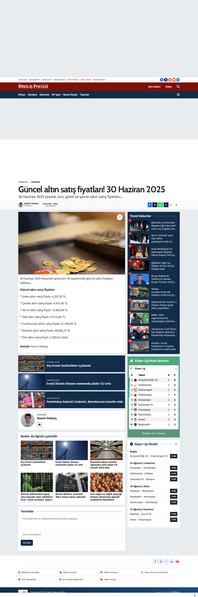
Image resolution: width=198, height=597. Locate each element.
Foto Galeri (154, 86)
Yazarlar (84, 94)
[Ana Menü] (178, 95)
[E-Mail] (39, 424)
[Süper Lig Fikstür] (176, 444)
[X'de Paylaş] (154, 204)
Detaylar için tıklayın (153, 433)
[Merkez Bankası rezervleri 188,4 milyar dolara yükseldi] (72, 482)
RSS (24, 592)
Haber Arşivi (110, 579)
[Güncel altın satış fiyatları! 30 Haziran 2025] (71, 243)
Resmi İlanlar (70, 94)
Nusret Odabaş (47, 418)
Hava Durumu (70, 572)
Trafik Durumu (111, 572)
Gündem (32, 94)
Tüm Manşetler (29, 579)
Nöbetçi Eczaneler (30, 572)
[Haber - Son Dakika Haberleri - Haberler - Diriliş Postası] (33, 86)
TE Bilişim (175, 592)
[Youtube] (177, 561)
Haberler (23, 182)
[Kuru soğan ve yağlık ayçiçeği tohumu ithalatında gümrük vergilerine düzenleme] (106, 482)
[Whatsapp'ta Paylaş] (160, 204)
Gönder (27, 542)
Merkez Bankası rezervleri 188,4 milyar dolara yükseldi (71, 495)
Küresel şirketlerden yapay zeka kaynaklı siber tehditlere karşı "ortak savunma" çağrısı (37, 497)
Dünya (21, 94)
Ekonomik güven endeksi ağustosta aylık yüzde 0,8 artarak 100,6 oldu (103, 465)
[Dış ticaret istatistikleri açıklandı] (37, 450)
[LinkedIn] (171, 561)
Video (168, 86)
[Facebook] (155, 561)
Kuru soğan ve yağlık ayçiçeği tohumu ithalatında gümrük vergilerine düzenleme (106, 497)
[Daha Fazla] (166, 204)
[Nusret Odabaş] (28, 420)
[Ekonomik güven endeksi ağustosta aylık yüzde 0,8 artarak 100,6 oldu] (106, 450)
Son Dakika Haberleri (72, 579)
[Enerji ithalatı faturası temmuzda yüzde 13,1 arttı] (72, 450)
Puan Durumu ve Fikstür (156, 572)
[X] (160, 561)
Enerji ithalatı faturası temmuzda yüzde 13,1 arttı (69, 463)
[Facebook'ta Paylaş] (150, 204)
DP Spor (56, 94)
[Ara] (178, 87)
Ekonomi (44, 94)
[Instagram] (166, 561)
